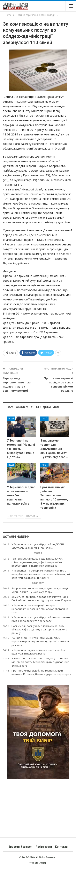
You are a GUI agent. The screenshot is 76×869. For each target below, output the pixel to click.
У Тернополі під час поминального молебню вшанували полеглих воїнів (38, 651)
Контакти (61, 846)
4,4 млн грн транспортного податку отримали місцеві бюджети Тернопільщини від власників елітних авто (40, 662)
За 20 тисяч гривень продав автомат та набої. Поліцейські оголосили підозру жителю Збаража (41, 598)
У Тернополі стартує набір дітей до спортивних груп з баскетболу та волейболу (40, 619)
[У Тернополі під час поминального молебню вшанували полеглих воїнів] (21, 473)
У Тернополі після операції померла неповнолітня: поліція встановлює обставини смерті (39, 609)
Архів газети (44, 846)
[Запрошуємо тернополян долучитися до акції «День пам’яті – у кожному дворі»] (54, 426)
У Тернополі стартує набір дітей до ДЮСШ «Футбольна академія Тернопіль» (37, 546)
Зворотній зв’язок (20, 846)
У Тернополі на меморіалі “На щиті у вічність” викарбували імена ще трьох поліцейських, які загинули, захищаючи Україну (40, 574)
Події (11, 418)
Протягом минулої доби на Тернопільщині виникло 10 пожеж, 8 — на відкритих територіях (41, 672)
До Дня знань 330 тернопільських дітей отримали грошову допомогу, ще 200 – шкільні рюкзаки (40, 641)
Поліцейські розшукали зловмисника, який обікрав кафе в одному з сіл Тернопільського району (39, 629)
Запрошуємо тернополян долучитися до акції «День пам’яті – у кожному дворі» (39, 590)
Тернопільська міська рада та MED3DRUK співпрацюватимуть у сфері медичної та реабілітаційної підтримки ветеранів (37, 562)
